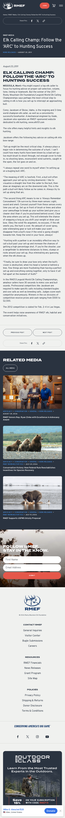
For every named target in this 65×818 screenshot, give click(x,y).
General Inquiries (32, 630)
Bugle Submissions (32, 640)
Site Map (32, 678)
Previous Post (17, 333)
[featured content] (32, 780)
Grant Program (32, 673)
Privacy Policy (32, 695)
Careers (32, 646)
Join (45, 6)
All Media (10, 368)
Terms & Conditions (32, 710)
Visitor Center (32, 635)
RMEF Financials (32, 663)
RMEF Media (12, 15)
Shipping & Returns (32, 700)
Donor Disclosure (32, 705)
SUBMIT (32, 576)
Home (5, 15)
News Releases (9, 52)
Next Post (47, 333)
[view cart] (54, 6)
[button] (32, 21)
